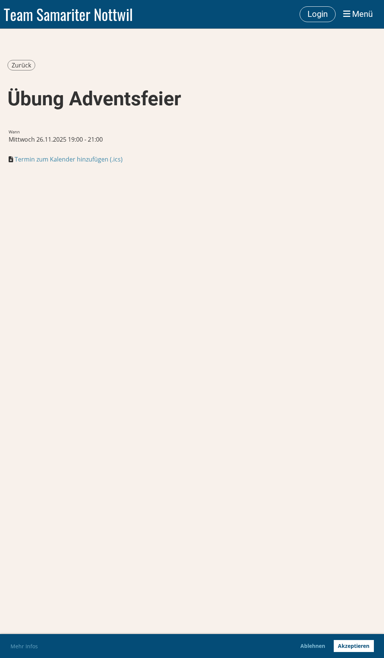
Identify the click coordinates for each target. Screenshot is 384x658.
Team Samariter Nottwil (68, 14)
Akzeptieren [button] (353, 645)
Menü (361, 14)
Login (318, 14)
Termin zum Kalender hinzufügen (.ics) (69, 159)
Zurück (21, 65)
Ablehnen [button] (312, 645)
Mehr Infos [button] (24, 646)
